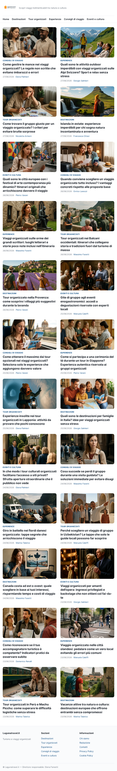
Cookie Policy (86, 755)
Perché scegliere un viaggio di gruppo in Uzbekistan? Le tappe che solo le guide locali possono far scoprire (86, 534)
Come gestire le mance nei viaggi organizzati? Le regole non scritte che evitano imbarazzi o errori (29, 68)
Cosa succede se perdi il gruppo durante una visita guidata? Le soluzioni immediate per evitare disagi (86, 475)
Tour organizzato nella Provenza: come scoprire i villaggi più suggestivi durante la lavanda (29, 301)
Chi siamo (84, 738)
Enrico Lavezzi (80, 191)
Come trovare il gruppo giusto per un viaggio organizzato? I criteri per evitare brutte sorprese (28, 127)
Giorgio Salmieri (80, 80)
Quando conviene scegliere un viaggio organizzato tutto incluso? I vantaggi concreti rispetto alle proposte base (87, 183)
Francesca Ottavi (81, 136)
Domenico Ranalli (24, 661)
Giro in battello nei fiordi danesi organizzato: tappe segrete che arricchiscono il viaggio (25, 534)
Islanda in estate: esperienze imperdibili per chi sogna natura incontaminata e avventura (82, 127)
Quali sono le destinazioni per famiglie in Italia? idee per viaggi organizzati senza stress (87, 420)
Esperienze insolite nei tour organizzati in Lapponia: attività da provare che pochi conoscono (27, 420)
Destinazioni (19, 19)
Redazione (85, 742)
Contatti (83, 747)
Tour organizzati (37, 19)
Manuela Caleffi (81, 314)
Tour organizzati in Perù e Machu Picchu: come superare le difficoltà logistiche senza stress (27, 708)
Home (6, 19)
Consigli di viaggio (74, 19)
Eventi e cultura (95, 19)
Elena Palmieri (22, 76)
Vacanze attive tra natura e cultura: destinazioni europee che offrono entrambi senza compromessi (85, 708)
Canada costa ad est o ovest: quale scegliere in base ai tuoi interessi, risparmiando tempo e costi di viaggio (29, 589)
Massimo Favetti (23, 250)
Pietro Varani (22, 195)
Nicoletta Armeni (24, 136)
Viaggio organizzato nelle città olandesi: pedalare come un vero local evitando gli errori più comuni (86, 649)
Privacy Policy (87, 751)
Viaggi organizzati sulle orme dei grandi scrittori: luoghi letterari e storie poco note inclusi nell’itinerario (29, 242)
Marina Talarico (23, 543)
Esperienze (55, 19)
